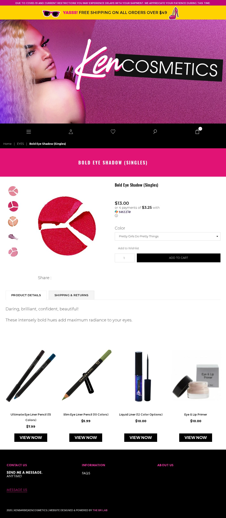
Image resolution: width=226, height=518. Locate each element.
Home (7, 143)
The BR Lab (100, 510)
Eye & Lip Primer (195, 414)
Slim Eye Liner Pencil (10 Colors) (85, 414)
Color (120, 228)
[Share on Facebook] (55, 278)
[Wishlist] (113, 131)
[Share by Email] (75, 278)
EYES (20, 143)
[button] (168, 211)
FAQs (86, 473)
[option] (66, 226)
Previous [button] (25, 226)
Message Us (17, 490)
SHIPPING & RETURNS (72, 295)
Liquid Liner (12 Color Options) (140, 414)
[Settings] (71, 131)
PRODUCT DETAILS (26, 295)
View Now (31, 437)
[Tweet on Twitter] (61, 278)
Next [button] (107, 226)
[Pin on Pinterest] (68, 278)
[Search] (155, 131)
